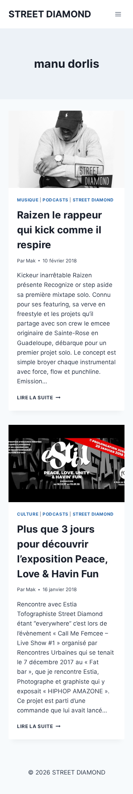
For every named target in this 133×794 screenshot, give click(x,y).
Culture (27, 514)
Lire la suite (38, 397)
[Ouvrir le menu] (117, 14)
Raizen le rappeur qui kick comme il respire (59, 230)
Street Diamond (93, 199)
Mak (30, 260)
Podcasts (55, 199)
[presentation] (66, 149)
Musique (27, 199)
